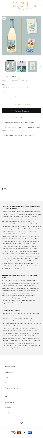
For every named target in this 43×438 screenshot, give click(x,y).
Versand (10, 88)
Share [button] (6, 189)
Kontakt (7, 413)
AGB (6, 378)
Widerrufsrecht (10, 402)
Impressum (9, 372)
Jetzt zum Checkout (21, 111)
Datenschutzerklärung (13, 383)
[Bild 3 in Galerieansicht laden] (32, 66)
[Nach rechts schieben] (40, 66)
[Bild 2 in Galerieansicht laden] (21, 66)
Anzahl (4, 92)
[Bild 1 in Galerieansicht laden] (10, 66)
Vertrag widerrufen (12, 388)
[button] (2, 6)
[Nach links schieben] (2, 66)
